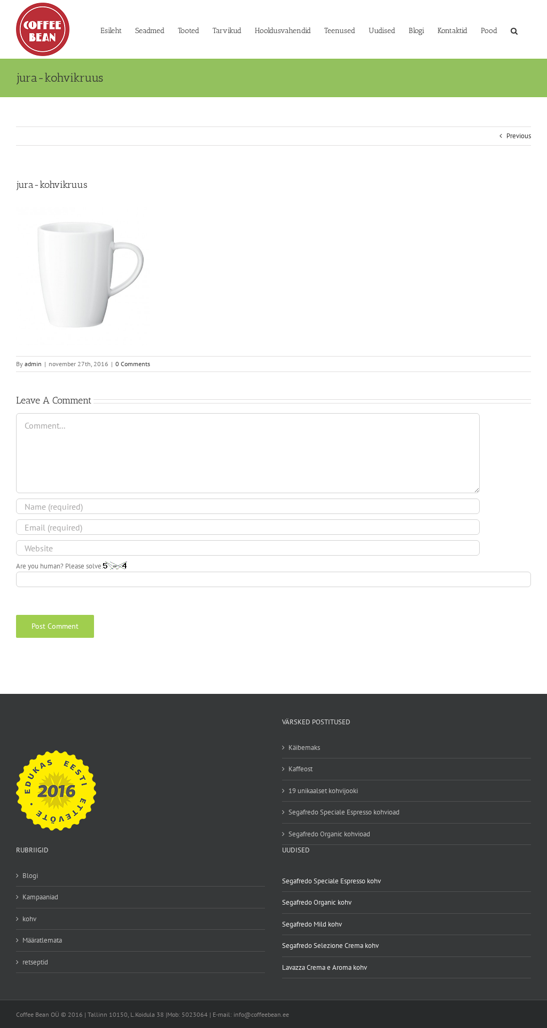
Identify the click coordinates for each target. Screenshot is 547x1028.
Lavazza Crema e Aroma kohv (324, 967)
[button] (514, 30)
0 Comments (132, 364)
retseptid (35, 962)
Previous (518, 135)
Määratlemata (42, 940)
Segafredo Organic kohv (316, 902)
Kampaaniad (40, 897)
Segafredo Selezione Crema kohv (330, 945)
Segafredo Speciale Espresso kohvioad (344, 812)
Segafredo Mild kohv (312, 924)
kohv (29, 918)
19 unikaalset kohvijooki (323, 790)
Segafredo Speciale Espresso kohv (331, 880)
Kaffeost (300, 768)
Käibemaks (304, 747)
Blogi (30, 875)
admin (33, 364)
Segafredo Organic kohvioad (329, 834)
